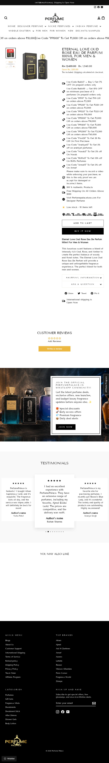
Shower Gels (10, 719)
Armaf (58, 653)
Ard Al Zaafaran (63, 648)
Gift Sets (9, 699)
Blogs (7, 640)
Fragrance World (63, 677)
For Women (58, 31)
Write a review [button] (54, 348)
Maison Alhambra (64, 669)
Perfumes (9, 695)
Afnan (58, 640)
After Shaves (11, 715)
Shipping (78, 72)
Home (12, 26)
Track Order (10, 673)
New (71, 31)
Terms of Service (12, 657)
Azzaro (59, 657)
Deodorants (10, 707)
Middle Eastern (20, 31)
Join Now (66, 427)
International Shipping (15, 653)
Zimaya (59, 681)
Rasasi (59, 665)
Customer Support (13, 648)
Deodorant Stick (12, 711)
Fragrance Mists (12, 703)
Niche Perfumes (60, 26)
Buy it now (83, 231)
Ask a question (82, 284)
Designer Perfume (31, 26)
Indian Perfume (87, 26)
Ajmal (58, 644)
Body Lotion (10, 723)
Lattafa (59, 661)
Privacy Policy (11, 669)
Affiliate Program (12, 677)
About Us (9, 644)
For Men (42, 31)
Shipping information (82, 278)
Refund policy (11, 661)
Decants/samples (88, 31)
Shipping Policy (12, 665)
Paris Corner (61, 673)
